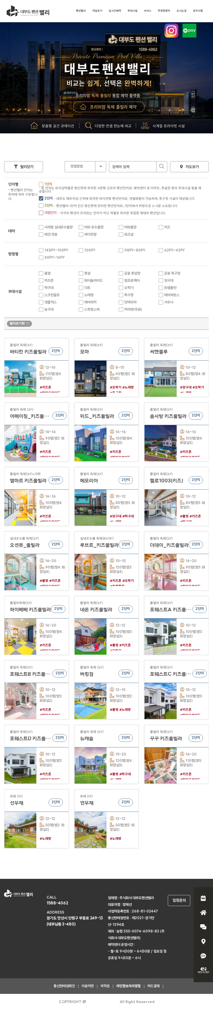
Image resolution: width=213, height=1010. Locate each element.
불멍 (47, 273)
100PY (89, 250)
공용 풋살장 (132, 273)
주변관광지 (164, 11)
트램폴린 (170, 288)
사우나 (168, 302)
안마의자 (130, 302)
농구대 (49, 309)
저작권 (105, 986)
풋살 (87, 273)
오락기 (128, 288)
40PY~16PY (54, 258)
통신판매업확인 (64, 986)
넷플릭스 (50, 302)
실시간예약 (115, 11)
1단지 (48, 184)
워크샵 (128, 234)
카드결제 (153, 986)
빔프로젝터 (132, 281)
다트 (87, 288)
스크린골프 (52, 295)
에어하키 (90, 302)
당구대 (168, 281)
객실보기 (97, 11)
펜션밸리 (81, 11)
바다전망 (90, 234)
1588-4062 (57, 903)
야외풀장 (130, 227)
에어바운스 (171, 295)
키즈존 (49, 281)
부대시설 (133, 11)
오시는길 (182, 11)
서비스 (147, 11)
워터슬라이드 (93, 281)
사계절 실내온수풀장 (58, 227)
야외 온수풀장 (93, 227)
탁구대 (49, 288)
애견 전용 (50, 234)
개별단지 (50, 213)
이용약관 (88, 986)
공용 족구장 (172, 273)
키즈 (167, 227)
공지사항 (198, 11)
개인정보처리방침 (128, 986)
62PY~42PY (174, 250)
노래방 (88, 295)
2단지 (48, 198)
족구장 (128, 295)
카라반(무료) (133, 309)
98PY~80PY (134, 250)
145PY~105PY (56, 250)
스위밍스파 (92, 309)
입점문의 (179, 901)
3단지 (48, 206)
